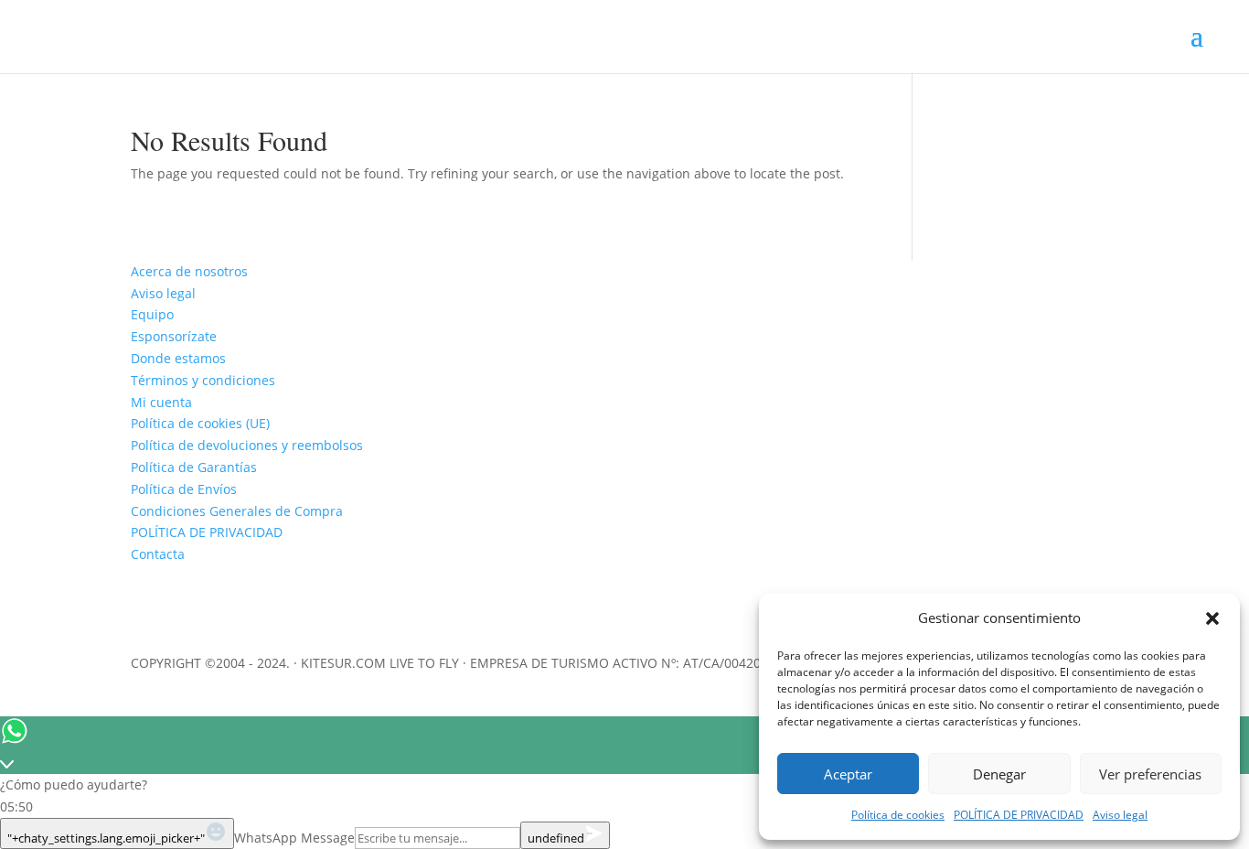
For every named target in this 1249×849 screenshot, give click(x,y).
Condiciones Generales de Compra (237, 511)
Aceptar (848, 774)
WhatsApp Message (294, 837)
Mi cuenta (161, 402)
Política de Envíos (184, 489)
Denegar (999, 774)
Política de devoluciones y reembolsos (247, 445)
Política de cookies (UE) (200, 423)
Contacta (158, 554)
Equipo (152, 314)
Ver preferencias (1150, 774)
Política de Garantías (194, 467)
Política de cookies (898, 814)
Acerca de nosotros (189, 271)
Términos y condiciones (203, 380)
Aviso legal (1120, 814)
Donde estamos (178, 358)
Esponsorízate (174, 336)
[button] (1212, 618)
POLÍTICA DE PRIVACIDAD (1019, 814)
